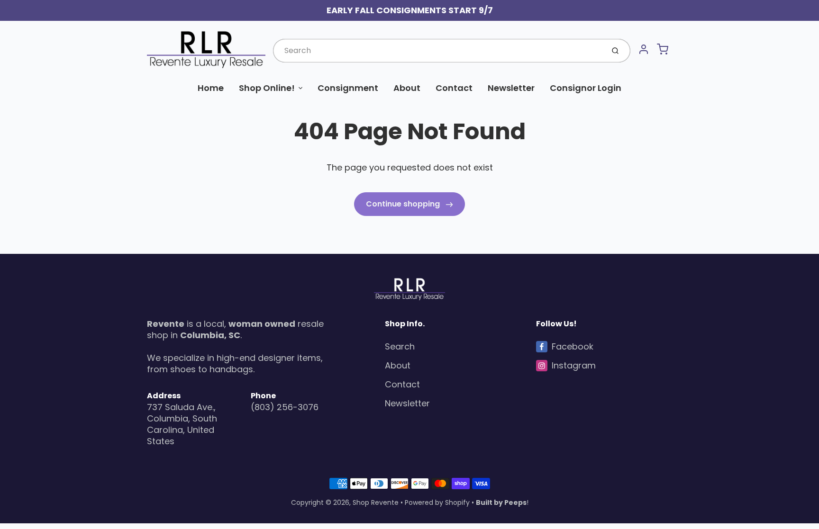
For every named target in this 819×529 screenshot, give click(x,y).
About (406, 88)
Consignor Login (585, 88)
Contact (454, 88)
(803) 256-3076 (284, 407)
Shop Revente (376, 502)
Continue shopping (404, 203)
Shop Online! (267, 88)
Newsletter (511, 88)
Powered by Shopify (437, 502)
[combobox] (437, 51)
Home (211, 88)
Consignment (348, 88)
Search (400, 346)
